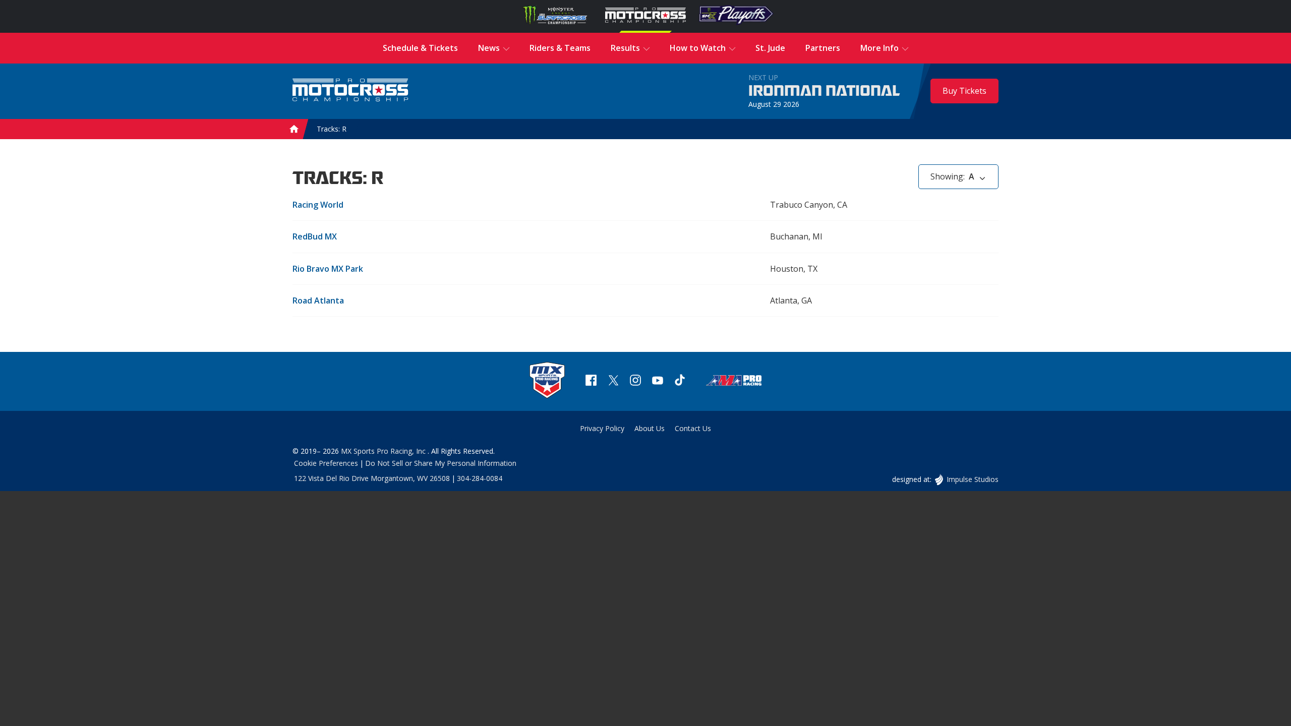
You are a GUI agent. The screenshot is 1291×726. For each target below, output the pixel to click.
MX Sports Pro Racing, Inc (384, 451)
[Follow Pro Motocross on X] (613, 381)
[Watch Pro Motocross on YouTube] (658, 381)
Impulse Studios (972, 479)
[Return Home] (350, 91)
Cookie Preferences (326, 463)
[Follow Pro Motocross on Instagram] (635, 381)
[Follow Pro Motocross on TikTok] (680, 381)
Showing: (952, 176)
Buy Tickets (964, 90)
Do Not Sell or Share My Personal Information (440, 463)
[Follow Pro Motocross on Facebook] (591, 381)
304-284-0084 (479, 478)
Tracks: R (331, 129)
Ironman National (824, 91)
